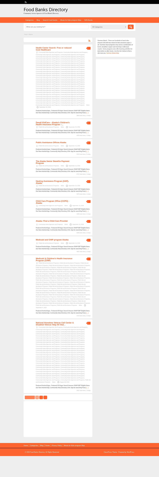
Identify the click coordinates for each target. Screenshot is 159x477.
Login (132, 2)
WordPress (130, 452)
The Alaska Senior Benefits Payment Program (52, 162)
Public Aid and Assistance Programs (49, 127)
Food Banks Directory (46, 9)
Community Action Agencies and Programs (51, 52)
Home (26, 34)
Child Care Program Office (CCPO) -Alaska (52, 202)
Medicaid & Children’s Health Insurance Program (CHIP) (54, 259)
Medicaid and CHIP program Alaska (52, 240)
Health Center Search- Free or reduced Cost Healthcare (53, 49)
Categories (29, 20)
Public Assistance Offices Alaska (51, 142)
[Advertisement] (58, 419)
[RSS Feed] (25, 2)
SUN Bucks (88, 20)
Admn (88, 105)
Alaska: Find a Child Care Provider (52, 221)
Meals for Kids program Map (70, 20)
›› (45, 397)
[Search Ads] (131, 27)
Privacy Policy (57, 445)
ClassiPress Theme (110, 452)
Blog (38, 20)
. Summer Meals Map (112, 53)
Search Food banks (50, 20)
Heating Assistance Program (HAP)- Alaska (52, 182)
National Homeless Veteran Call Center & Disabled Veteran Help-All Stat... (55, 324)
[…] (87, 113)
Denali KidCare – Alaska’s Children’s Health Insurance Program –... (52, 123)
